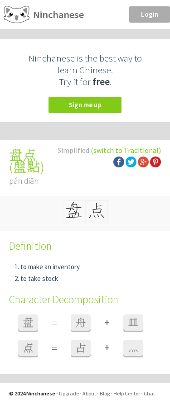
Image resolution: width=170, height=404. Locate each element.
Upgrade (69, 393)
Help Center (126, 393)
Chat (149, 393)
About (89, 393)
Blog (105, 393)
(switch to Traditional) (126, 150)
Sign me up (85, 104)
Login (149, 14)
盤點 (26, 167)
